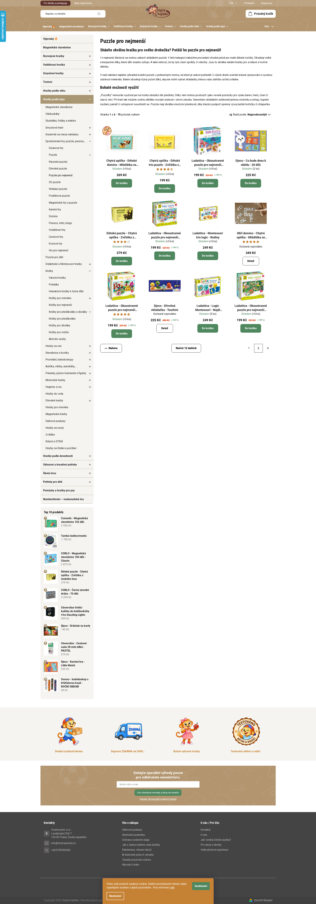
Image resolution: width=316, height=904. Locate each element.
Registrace (266, 3)
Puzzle (53, 154)
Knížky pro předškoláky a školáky (68, 311)
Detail (250, 261)
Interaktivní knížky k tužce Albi (66, 291)
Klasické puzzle (58, 161)
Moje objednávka (83, 3)
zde (172, 887)
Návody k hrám (130, 864)
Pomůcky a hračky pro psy (59, 490)
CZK (231, 3)
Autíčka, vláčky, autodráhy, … (61, 366)
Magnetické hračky (56, 414)
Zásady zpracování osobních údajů (158, 798)
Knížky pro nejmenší (60, 304)
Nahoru (113, 348)
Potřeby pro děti (52, 481)
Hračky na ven (53, 346)
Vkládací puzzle (58, 189)
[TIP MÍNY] (122, 141)
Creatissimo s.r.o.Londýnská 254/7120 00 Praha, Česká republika (68, 833)
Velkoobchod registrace (214, 849)
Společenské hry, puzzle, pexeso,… (65, 141)
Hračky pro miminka (56, 407)
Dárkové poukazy (55, 421)
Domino (53, 216)
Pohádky (54, 284)
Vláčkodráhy (52, 113)
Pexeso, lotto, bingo (60, 223)
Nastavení (115, 896)
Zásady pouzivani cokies (136, 859)
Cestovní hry (56, 236)
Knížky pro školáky (59, 325)
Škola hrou (49, 473)
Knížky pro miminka (60, 298)
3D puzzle (55, 182)
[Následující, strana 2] (258, 348)
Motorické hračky (55, 380)
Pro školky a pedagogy (55, 3)
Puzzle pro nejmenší (60, 175)
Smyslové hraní (54, 127)
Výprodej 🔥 (50, 38)
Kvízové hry (55, 243)
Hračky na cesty (54, 427)
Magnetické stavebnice (57, 47)
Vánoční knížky (57, 277)
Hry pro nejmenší (58, 250)
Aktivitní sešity (57, 339)
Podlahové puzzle (59, 195)
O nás (204, 834)
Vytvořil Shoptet (263, 900)
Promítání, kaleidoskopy (59, 359)
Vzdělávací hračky (54, 64)
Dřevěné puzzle (58, 168)
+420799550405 (60, 850)
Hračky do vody (54, 393)
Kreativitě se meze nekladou (61, 134)
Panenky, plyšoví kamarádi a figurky (65, 373)
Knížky (49, 271)
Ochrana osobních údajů (135, 839)
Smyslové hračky (53, 73)
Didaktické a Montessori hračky (63, 264)
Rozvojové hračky (53, 56)
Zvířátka (50, 434)
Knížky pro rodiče (59, 332)
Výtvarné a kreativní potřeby (60, 464)
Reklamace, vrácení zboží (136, 849)
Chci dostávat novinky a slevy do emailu (158, 792)
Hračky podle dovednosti (58, 456)
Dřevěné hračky (54, 400)
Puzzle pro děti (54, 257)
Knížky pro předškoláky (62, 318)
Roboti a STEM (54, 441)
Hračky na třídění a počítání (60, 448)
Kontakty (206, 829)
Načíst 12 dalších (186, 348)
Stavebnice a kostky (57, 352)
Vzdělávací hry (57, 229)
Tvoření (47, 81)
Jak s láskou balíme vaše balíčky (141, 844)
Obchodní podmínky (133, 834)
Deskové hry (56, 148)
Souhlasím (201, 886)
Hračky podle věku (54, 90)
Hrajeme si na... (54, 386)
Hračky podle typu (54, 99)
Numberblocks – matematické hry (63, 499)
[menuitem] (48, 26)
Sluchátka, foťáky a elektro (60, 120)
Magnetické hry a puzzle (63, 202)
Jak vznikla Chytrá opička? (216, 839)
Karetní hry (55, 209)
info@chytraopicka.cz (63, 843)
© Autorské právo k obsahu (138, 854)
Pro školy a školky (211, 844)
